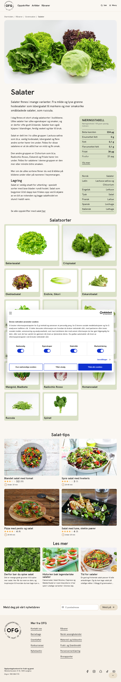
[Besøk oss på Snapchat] (101, 671)
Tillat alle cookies (95, 367)
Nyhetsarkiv (36, 650)
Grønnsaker (30, 16)
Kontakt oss (36, 628)
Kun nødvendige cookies (26, 367)
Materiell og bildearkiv (71, 639)
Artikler (36, 5)
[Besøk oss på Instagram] (94, 671)
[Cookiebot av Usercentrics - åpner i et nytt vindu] (101, 313)
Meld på (106, 607)
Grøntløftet (36, 639)
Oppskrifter (23, 5)
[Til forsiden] (9, 5)
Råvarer (46, 5)
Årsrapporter (66, 656)
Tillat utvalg (60, 367)
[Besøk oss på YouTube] (114, 671)
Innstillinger (102, 360)
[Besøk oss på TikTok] (107, 671)
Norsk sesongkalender (71, 634)
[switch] (47, 351)
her (43, 211)
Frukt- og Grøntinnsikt (70, 645)
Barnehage (36, 634)
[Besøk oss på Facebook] (87, 671)
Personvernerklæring (70, 650)
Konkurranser (37, 645)
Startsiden (8, 16)
